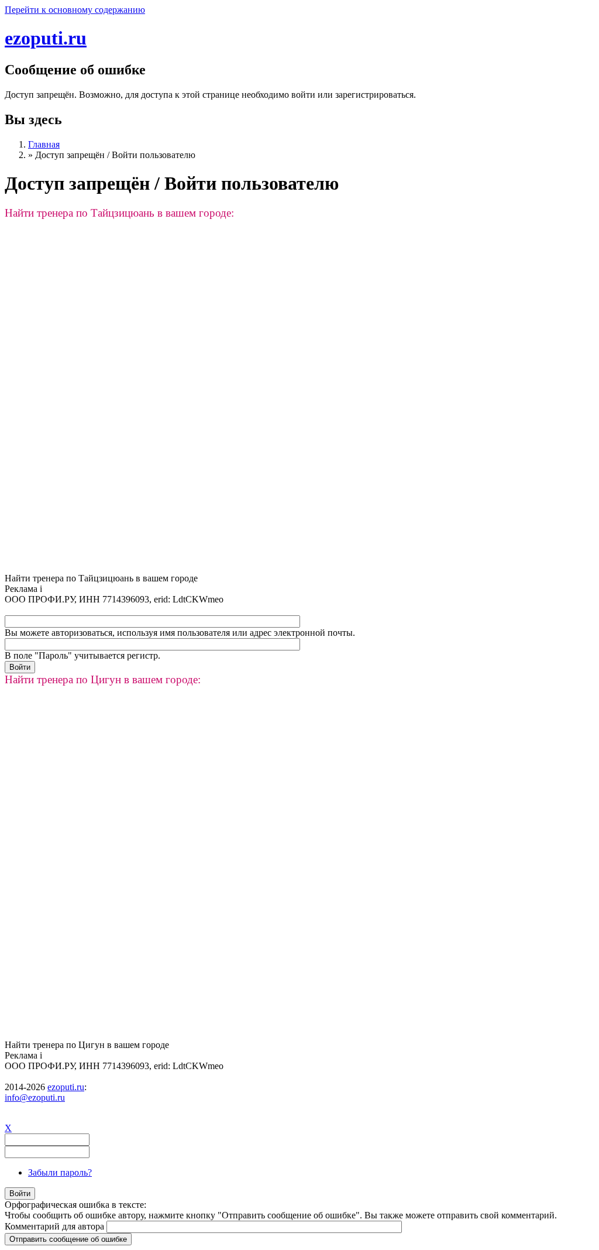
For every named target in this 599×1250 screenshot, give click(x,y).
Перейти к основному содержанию (75, 10)
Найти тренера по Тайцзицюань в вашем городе (101, 578)
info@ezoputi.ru (35, 1097)
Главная (44, 144)
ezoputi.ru (46, 38)
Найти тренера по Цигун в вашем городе (87, 1045)
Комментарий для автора (55, 1226)
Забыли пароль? (60, 1172)
